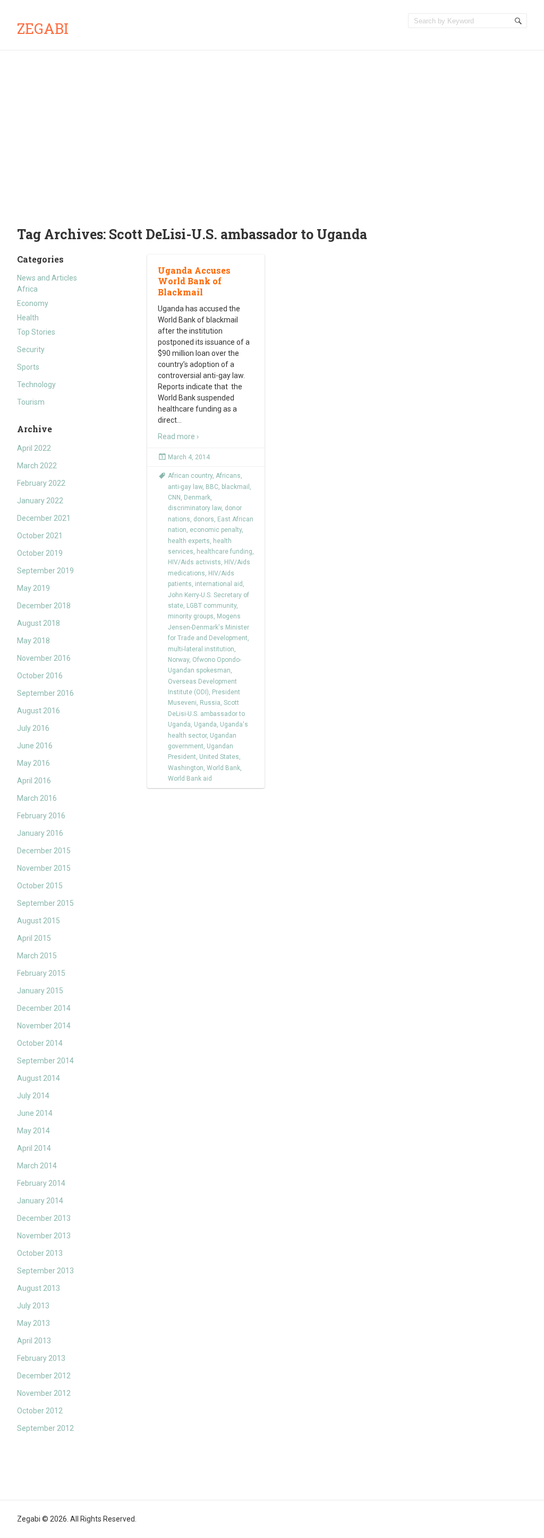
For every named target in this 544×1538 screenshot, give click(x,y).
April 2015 (34, 938)
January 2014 (40, 1200)
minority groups (191, 616)
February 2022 (41, 483)
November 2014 (44, 1025)
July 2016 (33, 728)
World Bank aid (190, 778)
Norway (178, 659)
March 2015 (37, 955)
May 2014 (33, 1130)
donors (203, 519)
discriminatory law (195, 508)
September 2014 (45, 1060)
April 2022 (34, 448)
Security (31, 349)
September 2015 (45, 903)
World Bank (223, 768)
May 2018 (33, 640)
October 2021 (40, 535)
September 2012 (45, 1428)
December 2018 (44, 605)
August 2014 (38, 1078)
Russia (210, 702)
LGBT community (211, 605)
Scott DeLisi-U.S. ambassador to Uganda (206, 713)
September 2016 (45, 693)
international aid (219, 584)
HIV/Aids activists (194, 562)
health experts (189, 541)
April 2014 (34, 1148)
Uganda (205, 724)
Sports (28, 367)
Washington (185, 768)
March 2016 (37, 798)
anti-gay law (185, 487)
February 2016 (41, 815)
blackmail (236, 487)
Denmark (197, 497)
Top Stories (36, 332)
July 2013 (33, 1305)
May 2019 (33, 588)
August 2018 (38, 623)
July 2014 (33, 1095)
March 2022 (37, 465)
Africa (27, 289)
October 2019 (40, 553)
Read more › (178, 436)
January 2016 (40, 833)
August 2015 (38, 920)
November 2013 (44, 1235)
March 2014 (37, 1165)
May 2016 (33, 763)
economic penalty (216, 530)
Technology (36, 384)
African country (190, 475)
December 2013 (44, 1218)
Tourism (31, 402)
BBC (212, 487)
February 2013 (41, 1358)
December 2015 (44, 850)
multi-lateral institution (201, 649)
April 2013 (34, 1340)
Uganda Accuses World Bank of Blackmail (194, 281)
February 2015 (41, 973)
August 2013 (38, 1288)
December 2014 (44, 1008)
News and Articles (47, 278)
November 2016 (44, 658)
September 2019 (45, 570)
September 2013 (45, 1270)
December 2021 (44, 518)
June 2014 (35, 1113)
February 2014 (41, 1183)
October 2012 (40, 1410)
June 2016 (35, 745)
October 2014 (40, 1043)
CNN (174, 497)
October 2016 (40, 675)
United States (219, 757)
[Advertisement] (272, 130)
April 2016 (34, 780)
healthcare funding (224, 551)
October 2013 (40, 1253)
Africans (228, 475)
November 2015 (44, 868)
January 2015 (40, 990)
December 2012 (44, 1375)
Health (28, 317)
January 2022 (40, 500)
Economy (32, 303)
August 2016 (38, 710)
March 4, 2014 (189, 457)
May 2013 (33, 1323)
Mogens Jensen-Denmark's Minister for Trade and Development (208, 627)
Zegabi (43, 28)
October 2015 (40, 885)
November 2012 (44, 1393)
